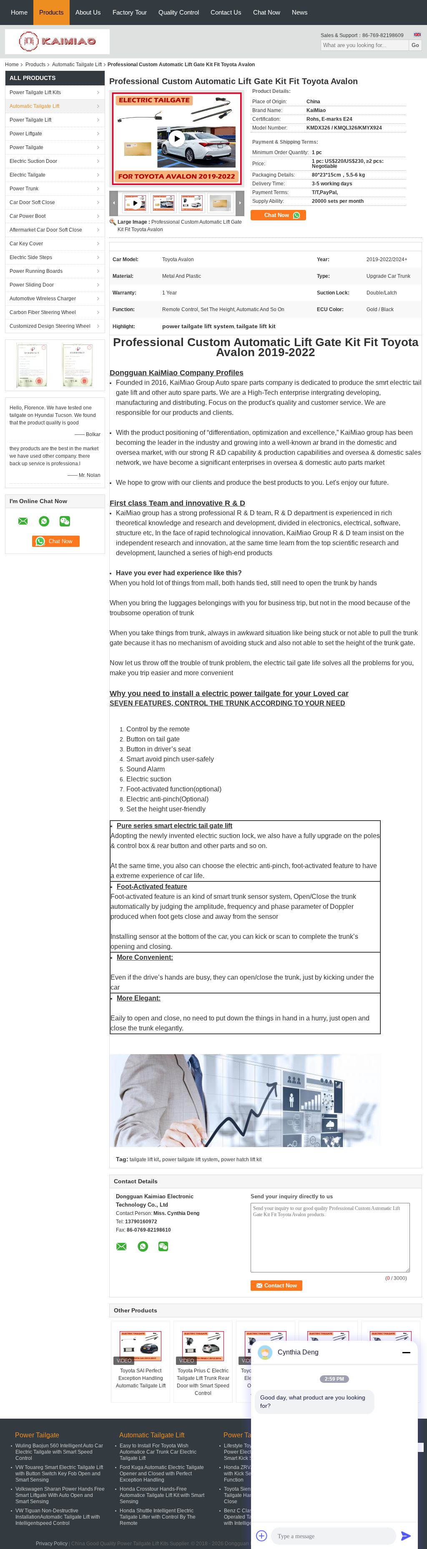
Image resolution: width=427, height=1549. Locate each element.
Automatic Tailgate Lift (77, 64)
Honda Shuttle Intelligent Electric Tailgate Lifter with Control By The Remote (158, 1517)
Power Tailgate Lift (30, 120)
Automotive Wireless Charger (43, 299)
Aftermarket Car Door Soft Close (46, 230)
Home (19, 12)
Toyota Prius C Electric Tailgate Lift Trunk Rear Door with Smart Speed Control (203, 1382)
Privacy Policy (52, 1544)
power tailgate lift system (190, 1159)
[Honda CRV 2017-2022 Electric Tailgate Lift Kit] (177, 138)
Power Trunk (24, 189)
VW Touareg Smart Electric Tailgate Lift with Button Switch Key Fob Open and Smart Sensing (59, 1473)
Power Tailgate (26, 147)
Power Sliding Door (32, 285)
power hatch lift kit (241, 1159)
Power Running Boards (36, 271)
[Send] (406, 1536)
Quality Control (178, 12)
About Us (88, 12)
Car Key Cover (26, 244)
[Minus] (406, 1352)
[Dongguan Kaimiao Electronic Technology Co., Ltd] (57, 41)
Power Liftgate (26, 134)
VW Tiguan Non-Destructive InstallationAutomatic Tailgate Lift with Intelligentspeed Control (57, 1517)
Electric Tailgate (27, 175)
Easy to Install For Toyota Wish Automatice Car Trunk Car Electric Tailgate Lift (158, 1452)
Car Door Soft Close (32, 202)
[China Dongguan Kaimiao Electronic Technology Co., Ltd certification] (32, 365)
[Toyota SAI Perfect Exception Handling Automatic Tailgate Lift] (140, 1346)
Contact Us (226, 12)
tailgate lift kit (144, 1159)
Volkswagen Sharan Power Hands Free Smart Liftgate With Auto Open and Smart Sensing (60, 1495)
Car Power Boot (27, 216)
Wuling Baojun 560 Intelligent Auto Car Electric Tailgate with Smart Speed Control (59, 1452)
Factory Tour (130, 12)
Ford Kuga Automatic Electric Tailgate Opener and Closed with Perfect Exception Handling (162, 1473)
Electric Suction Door (33, 161)
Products (51, 12)
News (300, 12)
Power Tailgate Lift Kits (35, 92)
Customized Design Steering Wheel (50, 326)
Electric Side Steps (31, 257)
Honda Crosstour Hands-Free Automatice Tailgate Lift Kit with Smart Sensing (162, 1495)
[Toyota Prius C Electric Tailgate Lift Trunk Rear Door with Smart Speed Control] (203, 1346)
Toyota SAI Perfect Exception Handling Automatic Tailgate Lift (141, 1378)
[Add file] (262, 1536)
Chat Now (266, 12)
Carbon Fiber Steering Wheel (43, 312)
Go (415, 45)
